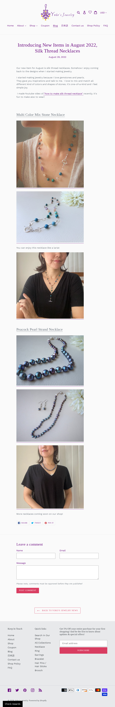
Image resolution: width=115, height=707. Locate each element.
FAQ (10, 667)
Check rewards (12, 703)
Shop (10, 643)
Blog (10, 651)
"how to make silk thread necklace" (63, 93)
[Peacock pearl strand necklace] (50, 385)
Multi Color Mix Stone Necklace (40, 115)
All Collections (43, 642)
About (11, 639)
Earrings (39, 655)
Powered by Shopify (38, 700)
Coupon (12, 647)
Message (21, 563)
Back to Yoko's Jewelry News (59, 610)
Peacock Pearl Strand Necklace (39, 329)
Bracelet (39, 659)
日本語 (11, 655)
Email (63, 550)
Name (19, 550)
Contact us (14, 659)
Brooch (39, 670)
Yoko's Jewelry (21, 700)
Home (11, 635)
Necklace (40, 646)
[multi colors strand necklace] (50, 186)
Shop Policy (14, 663)
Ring (37, 651)
